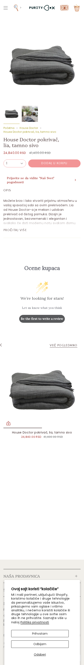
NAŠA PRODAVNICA (21, 575)
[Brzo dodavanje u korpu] (8, 423)
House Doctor (29, 128)
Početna (8, 128)
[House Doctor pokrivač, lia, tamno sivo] (42, 390)
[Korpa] (76, 8)
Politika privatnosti (34, 622)
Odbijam (39, 644)
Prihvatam (40, 633)
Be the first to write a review (42, 319)
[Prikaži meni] (5, 8)
